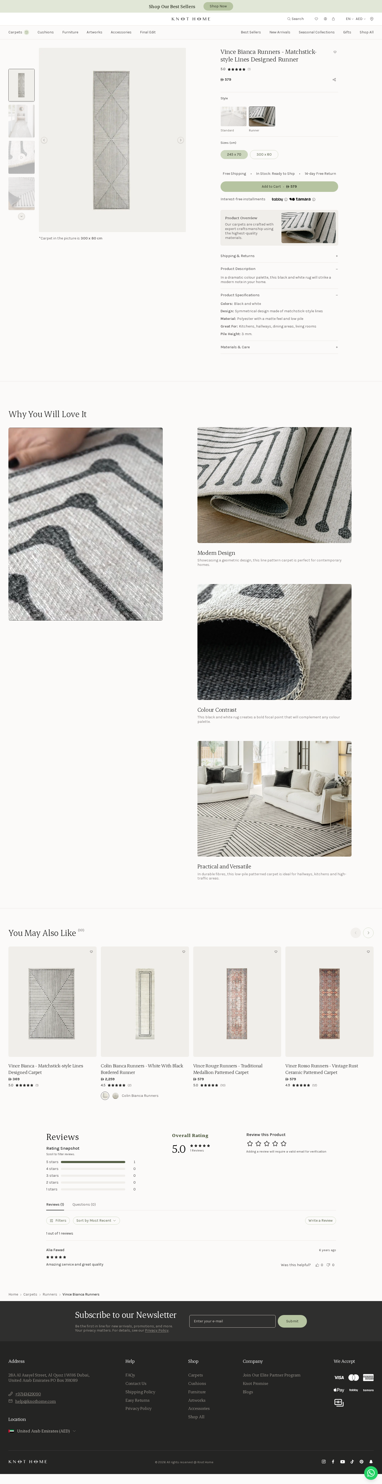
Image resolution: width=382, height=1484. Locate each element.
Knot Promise (255, 1383)
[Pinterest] (361, 1462)
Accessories (199, 1408)
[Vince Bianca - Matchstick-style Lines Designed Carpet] (52, 1001)
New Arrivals (279, 32)
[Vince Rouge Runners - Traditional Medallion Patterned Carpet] (237, 1001)
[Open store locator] (372, 19)
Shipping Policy (140, 1391)
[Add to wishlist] (335, 52)
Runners (50, 1294)
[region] (112, 140)
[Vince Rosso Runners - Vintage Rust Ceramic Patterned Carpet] (329, 1001)
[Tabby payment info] (277, 199)
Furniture (197, 1391)
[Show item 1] (21, 85)
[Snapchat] (371, 1462)
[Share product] (334, 80)
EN (348, 19)
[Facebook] (333, 1462)
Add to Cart (52, 1049)
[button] (112, 140)
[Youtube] (342, 1462)
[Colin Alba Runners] (115, 1096)
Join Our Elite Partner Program (272, 1375)
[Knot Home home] (28, 1462)
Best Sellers (251, 32)
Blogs (248, 1391)
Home (13, 1294)
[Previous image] (14, 1002)
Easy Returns (137, 1400)
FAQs (130, 1375)
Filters (60, 1220)
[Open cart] (333, 19)
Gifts (347, 32)
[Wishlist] (316, 19)
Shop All (367, 32)
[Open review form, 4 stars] (275, 1143)
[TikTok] (352, 1462)
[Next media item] (180, 140)
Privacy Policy (157, 1330)
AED (359, 19)
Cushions (197, 1383)
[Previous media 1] (44, 140)
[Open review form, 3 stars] (266, 1143)
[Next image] (91, 1002)
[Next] (368, 933)
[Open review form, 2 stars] (258, 1143)
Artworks (94, 32)
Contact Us (135, 1383)
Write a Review (320, 1220)
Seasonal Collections (317, 32)
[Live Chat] (371, 1473)
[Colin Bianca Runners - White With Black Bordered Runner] (145, 1001)
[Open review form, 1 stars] (250, 1143)
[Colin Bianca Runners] (105, 1096)
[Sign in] (325, 19)
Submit (292, 1321)
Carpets (30, 1294)
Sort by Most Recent (93, 1220)
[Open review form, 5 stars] (283, 1143)
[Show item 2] (21, 121)
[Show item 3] (21, 157)
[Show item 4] (21, 193)
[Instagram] (323, 1462)
